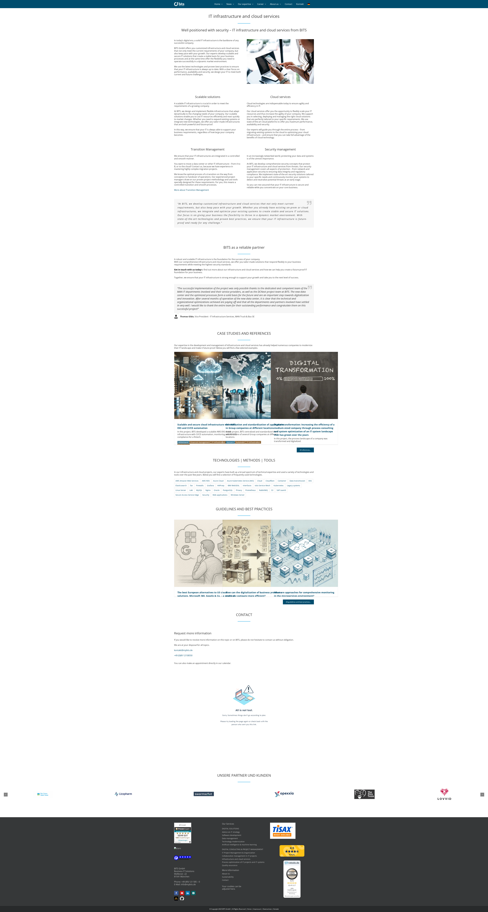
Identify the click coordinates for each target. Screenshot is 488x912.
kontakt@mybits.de (183, 650)
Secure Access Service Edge (187, 495)
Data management (230, 838)
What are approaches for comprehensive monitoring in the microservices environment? (304, 553)
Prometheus (250, 490)
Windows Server (238, 495)
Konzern (230, 442)
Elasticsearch (181, 485)
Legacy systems (293, 485)
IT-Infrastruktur (218, 442)
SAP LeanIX (281, 490)
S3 (272, 490)
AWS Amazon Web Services (187, 481)
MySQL (199, 490)
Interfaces (247, 485)
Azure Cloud (218, 481)
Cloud (259, 481)
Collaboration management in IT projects (239, 856)
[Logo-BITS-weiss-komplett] (179, 3)
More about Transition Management (191, 190)
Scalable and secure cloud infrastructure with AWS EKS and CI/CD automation (207, 385)
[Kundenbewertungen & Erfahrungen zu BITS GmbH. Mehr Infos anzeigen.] (182, 824)
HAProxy (220, 485)
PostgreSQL (228, 490)
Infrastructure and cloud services (236, 859)
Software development (231, 835)
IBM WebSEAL (233, 485)
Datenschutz (267, 909)
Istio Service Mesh (262, 485)
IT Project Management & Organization (238, 853)
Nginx (207, 490)
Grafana (210, 485)
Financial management (200, 442)
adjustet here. (228, 888)
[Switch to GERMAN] (309, 4)
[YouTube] (182, 893)
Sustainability (228, 877)
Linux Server (181, 490)
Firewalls (200, 485)
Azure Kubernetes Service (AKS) (240, 481)
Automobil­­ (240, 442)
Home (249, 909)
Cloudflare (270, 481)
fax (191, 485)
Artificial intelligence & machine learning (239, 844)
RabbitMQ (263, 490)
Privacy (239, 490)
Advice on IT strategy (231, 832)
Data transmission (297, 481)
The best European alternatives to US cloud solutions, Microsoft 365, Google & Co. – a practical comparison (207, 553)
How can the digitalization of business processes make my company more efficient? (256, 553)
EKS (310, 481)
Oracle (216, 490)
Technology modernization (233, 841)
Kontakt (276, 909)
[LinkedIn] (188, 893)
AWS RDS (206, 481)
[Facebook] (176, 893)
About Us (226, 873)
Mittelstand (183, 442)
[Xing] (193, 893)
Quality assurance (229, 865)
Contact (225, 880)
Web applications (220, 495)
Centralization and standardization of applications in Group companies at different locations (256, 385)
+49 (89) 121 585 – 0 (190, 881)
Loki (191, 490)
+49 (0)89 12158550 (183, 655)
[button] (6, 794)
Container (282, 481)
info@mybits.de (188, 884)
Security (205, 495)
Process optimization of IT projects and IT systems (243, 862)
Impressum (257, 909)
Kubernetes (279, 485)
